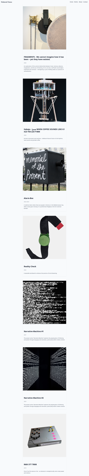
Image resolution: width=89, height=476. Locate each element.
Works (76, 2)
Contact (85, 2)
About (80, 2)
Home (71, 2)
